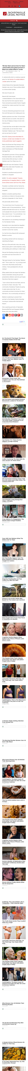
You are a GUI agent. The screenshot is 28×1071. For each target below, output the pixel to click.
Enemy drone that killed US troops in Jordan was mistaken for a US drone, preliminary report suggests (13, 139)
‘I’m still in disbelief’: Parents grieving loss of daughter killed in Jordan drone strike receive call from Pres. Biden (13, 180)
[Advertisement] (14, 48)
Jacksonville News (7, 72)
